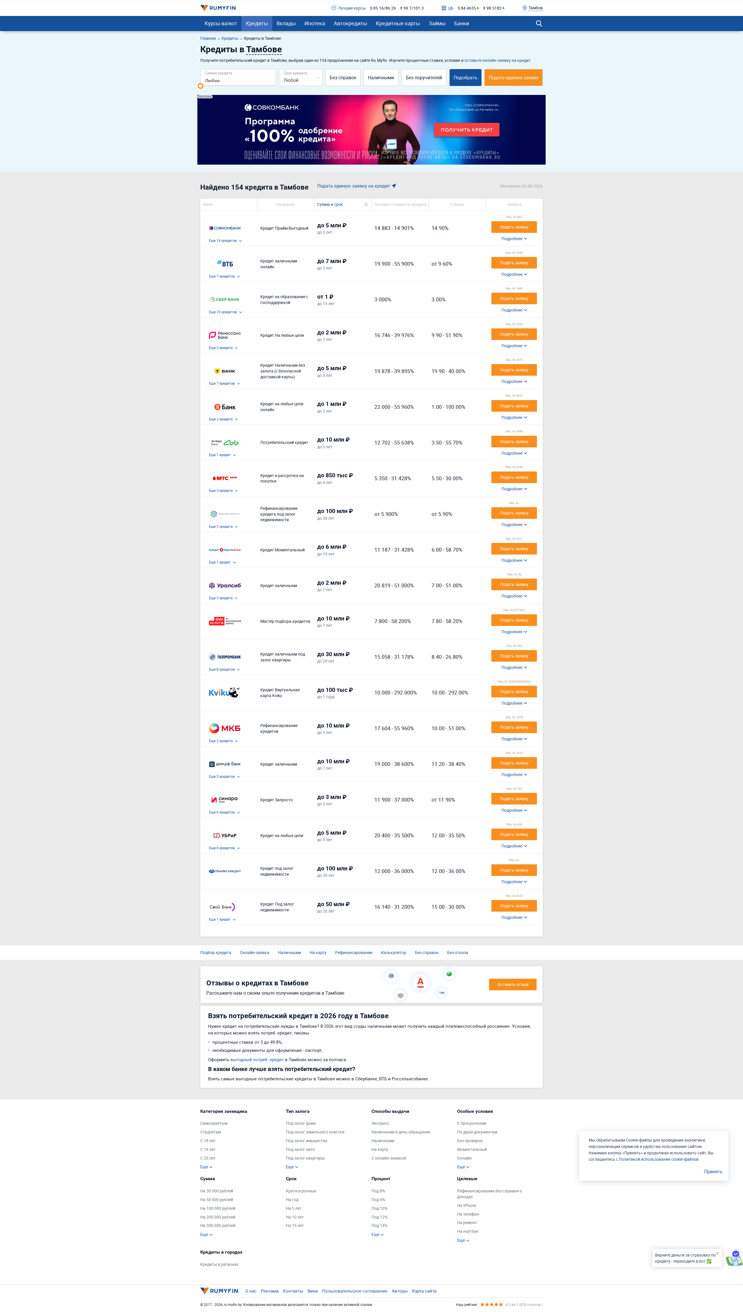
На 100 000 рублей (217, 1208)
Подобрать (465, 77)
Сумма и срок (330, 204)
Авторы (400, 1291)
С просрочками (471, 1123)
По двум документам (477, 1132)
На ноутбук (468, 1231)
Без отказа (457, 952)
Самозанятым (214, 1123)
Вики (313, 1291)
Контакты (293, 1291)
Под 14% (379, 1225)
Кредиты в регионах (219, 1264)
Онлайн (464, 1158)
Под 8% (378, 1191)
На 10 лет (295, 1217)
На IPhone (466, 1205)
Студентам (210, 1132)
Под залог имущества (306, 1140)
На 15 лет (295, 1225)
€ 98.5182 (492, 8)
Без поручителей (424, 77)
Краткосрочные (301, 1191)
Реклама (270, 1291)
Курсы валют (221, 23)
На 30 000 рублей (216, 1191)
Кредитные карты (398, 23)
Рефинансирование (353, 952)
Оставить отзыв (513, 984)
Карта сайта (424, 1291)
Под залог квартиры (305, 1158)
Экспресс (380, 1123)
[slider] (200, 86)
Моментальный (472, 1149)
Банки (461, 23)
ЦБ (450, 8)
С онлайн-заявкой (389, 1158)
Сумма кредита (218, 72)
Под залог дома (301, 1123)
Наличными (381, 77)
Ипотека (314, 23)
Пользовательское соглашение (354, 1291)
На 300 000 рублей (217, 1225)
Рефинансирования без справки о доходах (489, 1193)
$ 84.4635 (467, 8)
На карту (318, 952)
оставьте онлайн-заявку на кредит (497, 60)
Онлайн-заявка (254, 952)
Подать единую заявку (514, 77)
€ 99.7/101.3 (412, 8)
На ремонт (467, 1222)
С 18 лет (208, 1140)
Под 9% (378, 1199)
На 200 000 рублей (217, 1217)
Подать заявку (514, 227)
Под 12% (379, 1217)
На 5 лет (294, 1208)
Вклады (286, 23)
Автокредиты (350, 23)
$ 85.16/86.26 (383, 8)
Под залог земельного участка (315, 1132)
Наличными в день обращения (401, 1132)
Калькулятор (393, 952)
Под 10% (379, 1208)
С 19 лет (208, 1149)
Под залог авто (300, 1149)
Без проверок (470, 1140)
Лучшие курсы (352, 8)
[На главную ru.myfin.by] (219, 1291)
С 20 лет (208, 1158)
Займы (437, 23)
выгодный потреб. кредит (257, 1059)
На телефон (468, 1214)
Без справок (343, 77)
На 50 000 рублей (216, 1199)
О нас (251, 1291)
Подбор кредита (215, 952)
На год (292, 1199)
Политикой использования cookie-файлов (659, 1159)
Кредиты (257, 23)
